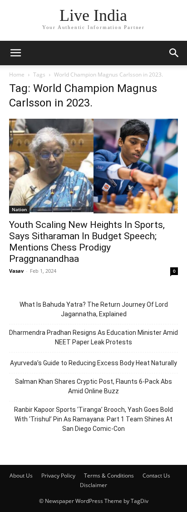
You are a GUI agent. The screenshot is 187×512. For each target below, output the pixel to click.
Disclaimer (93, 485)
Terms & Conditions (109, 475)
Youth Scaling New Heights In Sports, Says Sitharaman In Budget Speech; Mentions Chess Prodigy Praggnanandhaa (87, 241)
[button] (15, 53)
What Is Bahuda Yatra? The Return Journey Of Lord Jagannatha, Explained (94, 309)
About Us (21, 475)
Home (17, 74)
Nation (19, 209)
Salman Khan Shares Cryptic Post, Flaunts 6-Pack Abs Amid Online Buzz (93, 386)
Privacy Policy (58, 475)
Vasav (16, 270)
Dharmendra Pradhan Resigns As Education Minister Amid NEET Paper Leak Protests (93, 337)
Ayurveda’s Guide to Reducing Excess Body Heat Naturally (93, 363)
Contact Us (156, 475)
